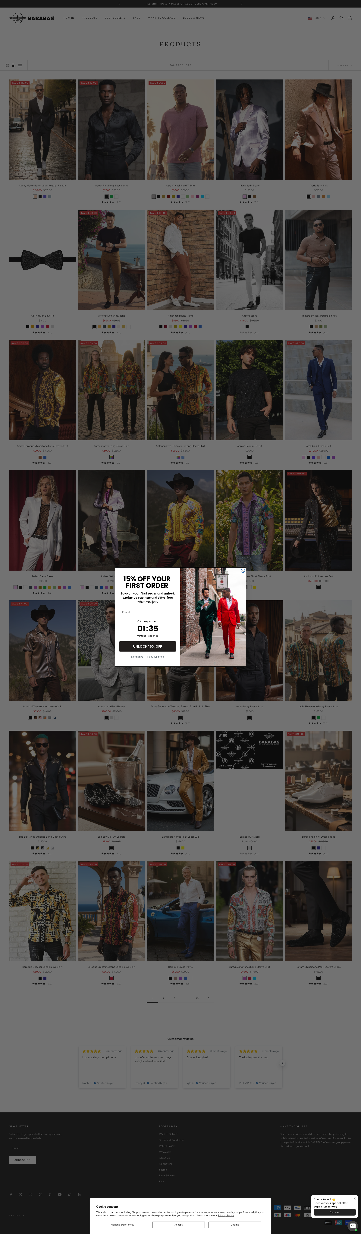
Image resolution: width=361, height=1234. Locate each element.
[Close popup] (355, 1198)
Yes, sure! (334, 1212)
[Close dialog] (243, 571)
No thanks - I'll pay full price (147, 656)
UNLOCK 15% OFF (147, 646)
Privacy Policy (226, 1215)
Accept (178, 1224)
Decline (235, 1224)
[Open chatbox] (352, 1226)
